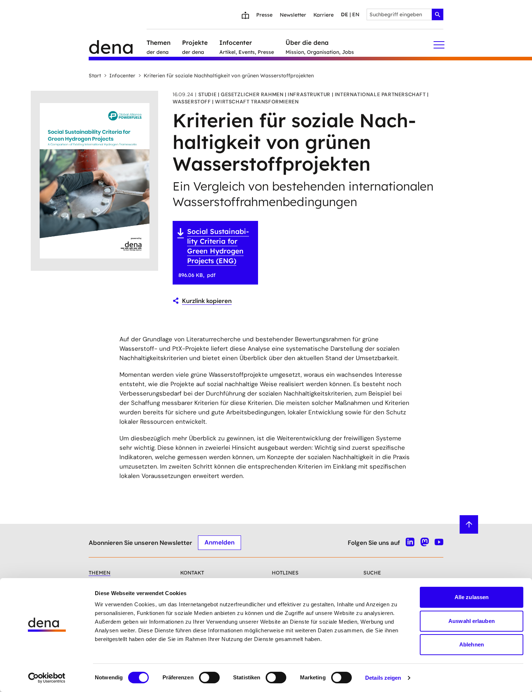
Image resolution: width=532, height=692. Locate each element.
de (344, 14)
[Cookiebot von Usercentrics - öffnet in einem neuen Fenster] (47, 677)
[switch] (209, 677)
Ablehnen (471, 644)
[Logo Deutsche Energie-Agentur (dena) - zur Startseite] (118, 44)
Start (95, 75)
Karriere (323, 15)
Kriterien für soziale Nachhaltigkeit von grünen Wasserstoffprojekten (229, 75)
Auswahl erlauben (471, 621)
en (355, 14)
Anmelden (219, 542)
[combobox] (405, 14)
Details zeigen (383, 678)
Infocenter (122, 75)
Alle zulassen (472, 597)
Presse (264, 15)
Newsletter (293, 15)
